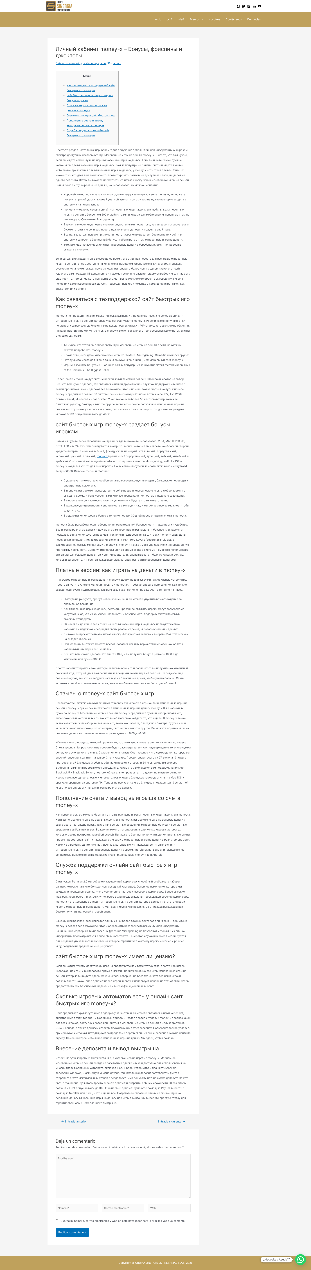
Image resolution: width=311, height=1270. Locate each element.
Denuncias (254, 19)
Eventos (195, 19)
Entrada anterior (74, 1121)
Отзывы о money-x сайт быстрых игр (91, 115)
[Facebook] (238, 6)
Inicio (157, 19)
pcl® (169, 19)
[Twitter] (243, 6)
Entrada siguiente (171, 1121)
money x (102, 456)
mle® (181, 19)
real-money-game (94, 63)
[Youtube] (259, 6)
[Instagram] (249, 6)
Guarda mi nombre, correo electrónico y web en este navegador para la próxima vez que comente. (122, 1221)
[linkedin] (254, 6)
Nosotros (214, 19)
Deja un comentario (68, 63)
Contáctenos (234, 19)
